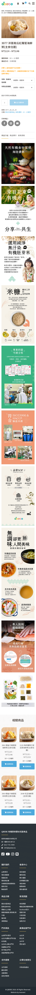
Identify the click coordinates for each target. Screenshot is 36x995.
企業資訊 (4, 872)
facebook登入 (24, 909)
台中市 (21, 941)
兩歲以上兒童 (6, 909)
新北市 (21, 938)
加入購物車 (20, 102)
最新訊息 (4, 886)
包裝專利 (22, 918)
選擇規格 (10, 764)
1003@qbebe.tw (10, 848)
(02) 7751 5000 (9, 845)
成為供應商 (5, 976)
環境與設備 (5, 880)
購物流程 (22, 875)
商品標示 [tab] (13, 135)
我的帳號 (22, 872)
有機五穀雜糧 (6, 86)
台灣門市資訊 (6, 935)
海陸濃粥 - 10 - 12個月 (23, 112)
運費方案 (22, 912)
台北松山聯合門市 (7, 944)
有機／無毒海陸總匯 (6, 80)
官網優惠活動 (24, 880)
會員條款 (22, 883)
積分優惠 (22, 878)
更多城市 (22, 944)
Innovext (22, 992)
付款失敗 (22, 915)
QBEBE (9, 989)
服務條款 (22, 886)
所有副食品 (8, 11)
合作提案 (4, 967)
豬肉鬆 (3, 918)
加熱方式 (22, 921)
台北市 (21, 935)
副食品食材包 (6, 906)
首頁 (2, 11)
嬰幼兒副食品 (17, 11)
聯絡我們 (4, 889)
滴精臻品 (4, 921)
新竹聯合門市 (6, 950)
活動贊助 (4, 973)
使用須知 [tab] (21, 135)
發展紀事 (4, 878)
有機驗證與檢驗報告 (8, 883)
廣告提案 (4, 970)
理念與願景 (5, 875)
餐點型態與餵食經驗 (26, 906)
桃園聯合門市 (6, 947)
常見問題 (22, 903)
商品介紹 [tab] (4, 135)
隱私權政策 (23, 889)
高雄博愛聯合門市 (7, 953)
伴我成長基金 (24, 967)
